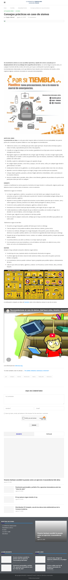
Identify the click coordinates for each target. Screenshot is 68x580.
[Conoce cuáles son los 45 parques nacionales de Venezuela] (40, 568)
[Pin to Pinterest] (28, 57)
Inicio (5, 8)
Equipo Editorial (10, 17)
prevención (26, 376)
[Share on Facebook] (20, 57)
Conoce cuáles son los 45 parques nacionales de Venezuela (54, 567)
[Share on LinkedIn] (32, 57)
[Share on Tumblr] (36, 57)
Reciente (19, 434)
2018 (6, 376)
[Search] (63, 2)
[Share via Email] (64, 57)
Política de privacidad (34, 578)
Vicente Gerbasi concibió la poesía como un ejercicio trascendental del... (50, 535)
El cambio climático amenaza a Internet (37, 370)
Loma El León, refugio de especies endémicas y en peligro (57, 558)
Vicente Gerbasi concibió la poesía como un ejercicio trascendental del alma (32, 480)
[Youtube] (59, 546)
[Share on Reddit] (40, 57)
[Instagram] (43, 546)
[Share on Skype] (56, 57)
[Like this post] (16, 58)
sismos (34, 376)
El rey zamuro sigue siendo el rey (26, 497)
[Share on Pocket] (52, 57)
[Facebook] (48, 546)
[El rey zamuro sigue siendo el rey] (9, 499)
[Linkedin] (54, 546)
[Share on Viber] (60, 57)
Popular (49, 434)
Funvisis (26, 302)
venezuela (49, 376)
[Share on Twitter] (24, 57)
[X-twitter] (38, 546)
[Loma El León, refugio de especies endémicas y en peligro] (40, 559)
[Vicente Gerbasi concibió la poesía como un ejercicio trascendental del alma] (34, 458)
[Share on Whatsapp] (44, 57)
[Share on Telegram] (48, 57)
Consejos (12, 376)
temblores (41, 376)
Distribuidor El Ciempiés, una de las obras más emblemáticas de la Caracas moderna (38, 508)
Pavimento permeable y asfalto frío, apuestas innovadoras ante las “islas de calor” (38, 488)
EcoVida (12, 8)
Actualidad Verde (22, 8)
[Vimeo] (64, 546)
